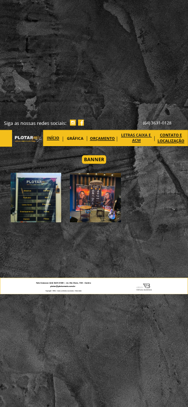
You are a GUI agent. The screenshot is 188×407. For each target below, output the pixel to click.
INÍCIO (53, 138)
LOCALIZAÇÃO (171, 141)
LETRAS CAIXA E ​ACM (136, 138)
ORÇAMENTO (102, 138)
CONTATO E (171, 135)
